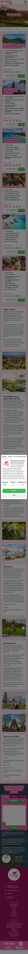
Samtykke (4, 456)
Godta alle (14, 490)
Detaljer (10, 456)
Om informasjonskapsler (20, 456)
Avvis (14, 495)
